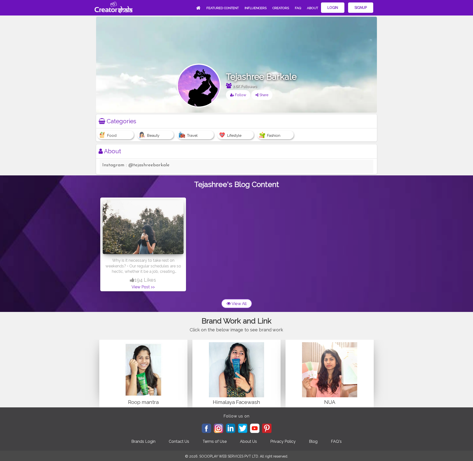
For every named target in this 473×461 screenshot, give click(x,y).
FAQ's (336, 441)
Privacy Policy (283, 441)
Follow (240, 95)
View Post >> (143, 287)
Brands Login (143, 441)
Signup (361, 8)
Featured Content (222, 8)
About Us (248, 441)
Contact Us (179, 441)
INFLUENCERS (256, 8)
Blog (313, 441)
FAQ (298, 8)
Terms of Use (215, 441)
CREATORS (280, 8)
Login (332, 8)
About (312, 8)
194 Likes (145, 280)
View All (239, 303)
